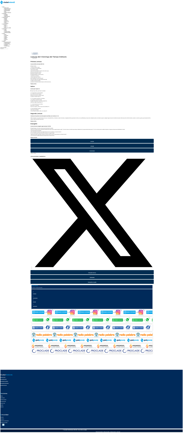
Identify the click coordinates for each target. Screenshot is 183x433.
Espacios (3, 41)
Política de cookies (106, 431)
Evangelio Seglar (7, 45)
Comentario (92, 150)
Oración (5, 36)
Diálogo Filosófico (7, 16)
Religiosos (6, 25)
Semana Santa (6, 21)
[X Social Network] (92, 266)
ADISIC (85, 429)
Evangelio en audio (92, 282)
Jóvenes (1, 405)
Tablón (5, 29)
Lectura (92, 141)
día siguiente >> (35, 53)
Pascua (5, 22)
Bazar (5, 40)
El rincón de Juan (6, 42)
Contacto (2, 417)
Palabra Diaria (6, 7)
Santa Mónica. (34, 285)
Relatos (5, 38)
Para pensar (6, 35)
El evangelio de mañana (4, 381)
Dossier (5, 30)
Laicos (5, 24)
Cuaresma (5, 20)
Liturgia (92, 146)
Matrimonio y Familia (7, 27)
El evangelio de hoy (3, 379)
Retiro (5, 11)
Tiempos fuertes (3, 399)
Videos (5, 34)
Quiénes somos (2, 377)
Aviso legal (118, 431)
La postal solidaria (7, 31)
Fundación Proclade (7, 32)
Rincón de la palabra (7, 8)
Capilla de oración (7, 9)
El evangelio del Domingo (4, 383)
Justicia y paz (2, 403)
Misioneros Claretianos (4, 420)
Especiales (6, 15)
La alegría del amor (7, 43)
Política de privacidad (99, 431)
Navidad (5, 19)
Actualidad (6, 14)
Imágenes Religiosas (7, 12)
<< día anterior (35, 52)
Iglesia (1, 395)
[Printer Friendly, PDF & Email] (33, 153)
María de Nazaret (7, 10)
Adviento (5, 18)
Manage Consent (113, 431)
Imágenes (5, 37)
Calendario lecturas (3, 385)
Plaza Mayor (2, 397)
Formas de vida (3, 401)
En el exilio (6, 44)
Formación (6, 39)
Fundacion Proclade (3, 422)
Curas (5, 26)
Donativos (2, 418)
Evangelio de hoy (92, 272)
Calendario (92, 277)
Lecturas (34, 293)
